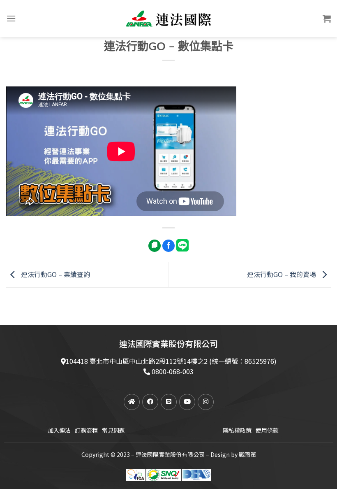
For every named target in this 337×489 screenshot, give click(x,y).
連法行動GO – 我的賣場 (282, 274)
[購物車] (327, 18)
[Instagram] (206, 402)
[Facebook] (150, 402)
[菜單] (11, 18)
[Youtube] (187, 402)
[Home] (132, 402)
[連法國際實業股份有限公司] (168, 18)
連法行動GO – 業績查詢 (54, 274)
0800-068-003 (173, 371)
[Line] (169, 402)
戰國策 (247, 454)
